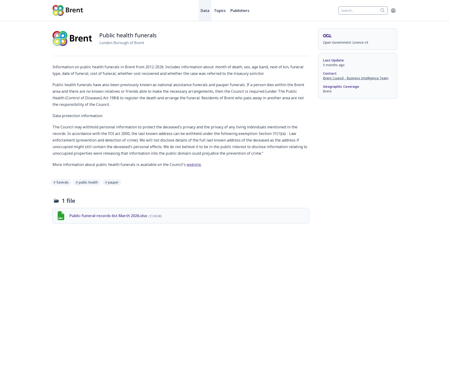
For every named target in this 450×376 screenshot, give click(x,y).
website (194, 164)
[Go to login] (393, 10)
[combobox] (363, 10)
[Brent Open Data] (67, 10)
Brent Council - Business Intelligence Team (355, 78)
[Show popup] (384, 10)
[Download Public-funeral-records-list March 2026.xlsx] (180, 215)
